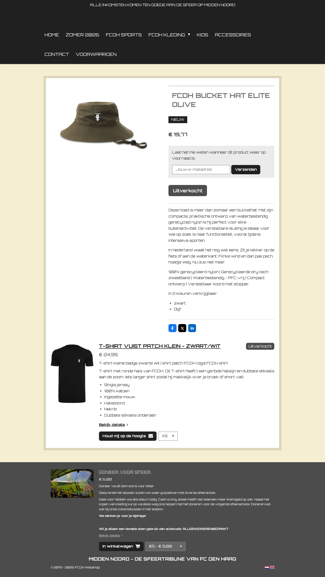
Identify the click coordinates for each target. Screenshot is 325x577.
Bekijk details (112, 424)
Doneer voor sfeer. (125, 471)
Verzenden (246, 169)
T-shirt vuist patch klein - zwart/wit (160, 346)
